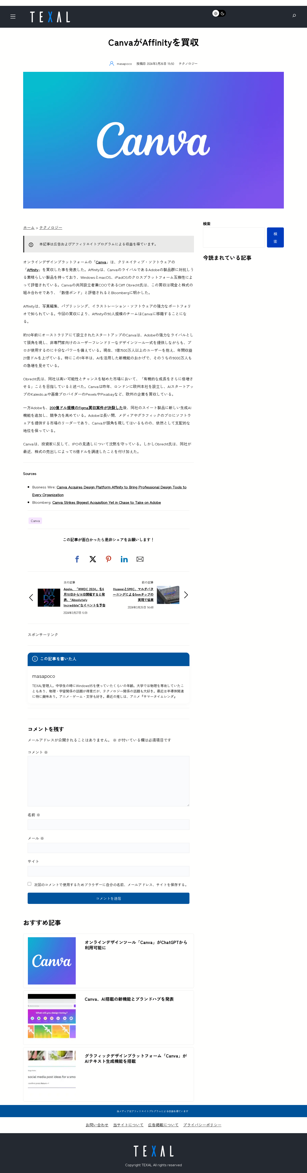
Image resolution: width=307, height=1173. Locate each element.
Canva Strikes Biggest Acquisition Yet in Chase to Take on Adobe (106, 502)
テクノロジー (188, 63)
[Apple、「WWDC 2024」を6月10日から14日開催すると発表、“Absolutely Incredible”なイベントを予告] (49, 592)
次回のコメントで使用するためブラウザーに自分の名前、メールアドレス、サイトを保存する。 (111, 884)
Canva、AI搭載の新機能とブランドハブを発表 (129, 999)
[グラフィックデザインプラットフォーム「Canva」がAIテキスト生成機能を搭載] (52, 1054)
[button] (77, 559)
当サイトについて (128, 1125)
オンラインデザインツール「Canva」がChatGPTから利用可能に (136, 945)
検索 (207, 223)
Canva (101, 262)
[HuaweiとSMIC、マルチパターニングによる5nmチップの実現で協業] (168, 589)
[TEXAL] (50, 13)
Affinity (32, 269)
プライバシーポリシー (202, 1125)
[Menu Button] (14, 17)
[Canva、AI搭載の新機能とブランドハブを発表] (52, 998)
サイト (33, 861)
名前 (34, 814)
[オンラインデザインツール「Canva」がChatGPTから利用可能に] (52, 941)
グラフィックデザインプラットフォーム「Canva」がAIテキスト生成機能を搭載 (136, 1058)
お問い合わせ (97, 1125)
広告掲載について (163, 1125)
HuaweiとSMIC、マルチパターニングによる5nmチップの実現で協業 (133, 594)
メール (36, 838)
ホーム (29, 227)
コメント (38, 752)
